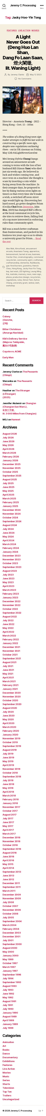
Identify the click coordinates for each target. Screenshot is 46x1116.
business (36, 254)
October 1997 (10, 963)
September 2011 (12, 887)
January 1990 (10, 1012)
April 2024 (8, 540)
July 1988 (8, 1028)
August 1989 (10, 1016)
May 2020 (8, 719)
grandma (27, 265)
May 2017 (8, 826)
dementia (24, 263)
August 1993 (10, 986)
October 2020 (10, 700)
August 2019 (10, 750)
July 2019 (8, 753)
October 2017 (10, 811)
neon (29, 274)
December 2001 (11, 936)
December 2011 (11, 883)
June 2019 (8, 757)
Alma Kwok (20, 248)
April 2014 (8, 868)
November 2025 (12, 468)
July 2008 (8, 902)
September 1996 (12, 974)
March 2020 (9, 727)
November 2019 (11, 738)
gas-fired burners (14, 265)
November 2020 (12, 696)
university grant (20, 283)
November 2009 (12, 898)
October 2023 (10, 563)
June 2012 (8, 879)
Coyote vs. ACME (12, 351)
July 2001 (8, 940)
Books (6, 1049)
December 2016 (11, 837)
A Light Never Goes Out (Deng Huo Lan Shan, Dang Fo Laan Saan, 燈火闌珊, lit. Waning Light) (23, 52)
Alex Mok (10, 248)
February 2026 (11, 456)
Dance (6, 1053)
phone (9, 277)
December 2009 (12, 894)
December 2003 (12, 932)
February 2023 (11, 593)
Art (4, 1046)
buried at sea (25, 254)
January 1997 (10, 970)
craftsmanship (12, 263)
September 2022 (12, 612)
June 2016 (8, 856)
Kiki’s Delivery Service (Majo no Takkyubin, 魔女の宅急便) (15, 342)
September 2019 (12, 746)
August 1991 (9, 1001)
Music (6, 1076)
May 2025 (8, 491)
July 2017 (8, 818)
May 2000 (8, 951)
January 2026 (10, 460)
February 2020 (11, 731)
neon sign (36, 274)
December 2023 (12, 555)
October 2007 (10, 906)
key (7, 271)
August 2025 (10, 479)
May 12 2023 (35, 74)
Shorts (6, 1084)
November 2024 (12, 513)
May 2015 (8, 864)
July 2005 (8, 917)
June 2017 (8, 822)
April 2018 (8, 791)
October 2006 (10, 913)
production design (21, 277)
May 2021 (8, 673)
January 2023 (10, 597)
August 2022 (10, 616)
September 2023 (12, 567)
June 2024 (8, 532)
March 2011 (9, 890)
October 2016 (10, 845)
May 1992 (8, 997)
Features (12, 30)
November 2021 (11, 651)
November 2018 (11, 769)
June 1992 (8, 993)
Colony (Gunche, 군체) (8, 320)
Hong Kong (17, 268)
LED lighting (24, 271)
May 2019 (8, 761)
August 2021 (9, 662)
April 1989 (8, 1020)
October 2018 (10, 772)
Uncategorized (11, 1099)
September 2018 (12, 776)
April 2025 (8, 494)
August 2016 (10, 852)
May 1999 (8, 959)
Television (8, 1088)
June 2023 (8, 578)
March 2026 (9, 452)
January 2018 (10, 803)
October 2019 (10, 742)
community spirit (24, 260)
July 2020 (8, 711)
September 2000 (12, 944)
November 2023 (12, 559)
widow (31, 283)
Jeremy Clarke (17, 74)
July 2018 (8, 780)
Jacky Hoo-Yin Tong (32, 268)
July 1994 (8, 978)
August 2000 (10, 948)
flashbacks (35, 263)
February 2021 (11, 685)
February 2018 (11, 799)
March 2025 (9, 498)
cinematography (25, 257)
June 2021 (8, 670)
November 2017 (11, 807)
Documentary (10, 1057)
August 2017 (9, 814)
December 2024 (12, 510)
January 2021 (10, 689)
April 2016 (8, 860)
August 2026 (10, 433)
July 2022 (8, 620)
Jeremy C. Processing (23, 5)
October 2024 (10, 517)
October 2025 (10, 472)
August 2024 (10, 525)
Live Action (24, 30)
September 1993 (12, 982)
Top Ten (7, 1091)
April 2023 (8, 586)
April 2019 (8, 765)
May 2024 (8, 536)
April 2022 (8, 631)
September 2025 (12, 475)
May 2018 (8, 788)
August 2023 (10, 571)
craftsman (38, 260)
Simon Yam (28, 280)
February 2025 (11, 502)
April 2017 (8, 830)
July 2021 (8, 666)
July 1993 (8, 990)
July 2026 (8, 437)
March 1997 (9, 967)
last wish (14, 271)
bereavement (12, 254)
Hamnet (15, 419)
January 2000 (11, 955)
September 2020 (12, 704)
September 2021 (12, 658)
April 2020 (8, 723)
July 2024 (8, 529)
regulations (11, 280)
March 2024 (9, 544)
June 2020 (9, 715)
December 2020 (12, 692)
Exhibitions (9, 1061)
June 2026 (8, 441)
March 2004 (9, 925)
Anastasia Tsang (21, 251)
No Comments (24, 78)
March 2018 (9, 795)
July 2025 (8, 483)
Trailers (7, 1095)
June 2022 (8, 624)
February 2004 (11, 929)
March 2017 (9, 833)
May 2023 (8, 582)
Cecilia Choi (11, 257)
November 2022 (11, 605)
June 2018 (8, 784)
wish (37, 283)
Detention (28, 206)
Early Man (8, 357)
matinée (13, 274)
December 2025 (12, 464)
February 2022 (11, 639)
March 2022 (9, 635)
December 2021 (11, 647)
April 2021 (8, 677)
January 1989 (10, 1024)
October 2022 (10, 609)
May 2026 (8, 445)
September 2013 (12, 871)
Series (6, 1080)
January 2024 (10, 552)
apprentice (34, 251)
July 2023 (8, 574)
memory (22, 274)
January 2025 (10, 506)
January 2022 (10, 643)
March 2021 (9, 681)
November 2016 (11, 841)
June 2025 (8, 487)
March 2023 (9, 590)
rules (19, 280)
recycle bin (35, 277)
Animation (8, 1042)
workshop (10, 285)
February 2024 (11, 548)
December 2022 (11, 601)
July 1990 (8, 1009)
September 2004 (12, 921)
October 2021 (10, 654)
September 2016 (12, 849)
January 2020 (10, 734)
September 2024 (12, 521)
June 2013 (8, 875)
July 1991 (8, 1005)
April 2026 (8, 449)
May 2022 (8, 628)
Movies (35, 30)
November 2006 (12, 910)
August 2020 (10, 708)
